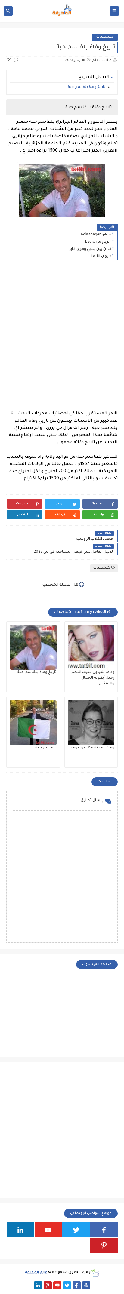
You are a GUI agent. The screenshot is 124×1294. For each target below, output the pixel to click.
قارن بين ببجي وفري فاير (90, 249)
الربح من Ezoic (98, 242)
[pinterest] (104, 1245)
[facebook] (104, 1229)
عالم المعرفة (36, 1272)
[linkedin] (20, 1229)
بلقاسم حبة (46, 748)
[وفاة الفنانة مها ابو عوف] (91, 722)
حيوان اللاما (101, 256)
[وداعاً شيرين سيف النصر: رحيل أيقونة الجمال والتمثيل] (91, 647)
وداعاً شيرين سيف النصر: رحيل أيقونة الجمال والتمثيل (92, 678)
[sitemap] (86, 1285)
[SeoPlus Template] (95, 1273)
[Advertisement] (62, 336)
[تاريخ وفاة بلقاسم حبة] (33, 647)
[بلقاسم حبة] (33, 722)
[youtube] (48, 1229)
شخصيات (104, 37)
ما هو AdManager (96, 235)
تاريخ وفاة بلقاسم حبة (86, 87)
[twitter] (76, 1229)
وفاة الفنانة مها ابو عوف (92, 748)
